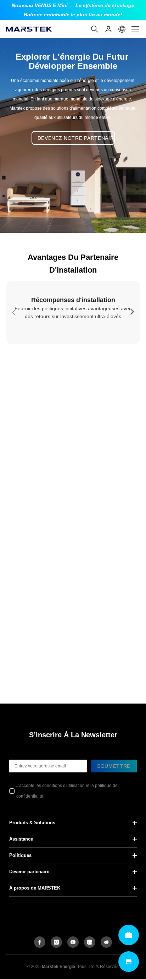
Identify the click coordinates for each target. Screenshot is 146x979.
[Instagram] (56, 942)
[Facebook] (39, 942)
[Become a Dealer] (128, 935)
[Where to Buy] (128, 961)
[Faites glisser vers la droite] (131, 312)
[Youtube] (73, 942)
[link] (73, 312)
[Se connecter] (108, 29)
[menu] (135, 29)
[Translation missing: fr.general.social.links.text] (89, 942)
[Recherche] (94, 29)
